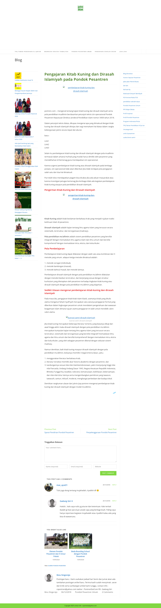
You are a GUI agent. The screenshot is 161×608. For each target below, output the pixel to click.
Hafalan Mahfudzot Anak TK (24, 80)
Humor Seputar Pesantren (131, 78)
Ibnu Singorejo (63, 575)
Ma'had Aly (126, 89)
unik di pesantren (129, 133)
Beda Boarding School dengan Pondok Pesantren (80, 554)
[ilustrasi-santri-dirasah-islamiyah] (80, 317)
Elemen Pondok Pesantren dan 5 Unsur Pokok (56, 554)
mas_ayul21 (62, 485)
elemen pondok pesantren (57, 565)
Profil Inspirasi (128, 113)
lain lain (125, 86)
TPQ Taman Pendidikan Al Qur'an (134, 125)
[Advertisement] (80, 33)
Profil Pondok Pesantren (131, 117)
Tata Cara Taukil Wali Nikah (23, 189)
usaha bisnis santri (129, 137)
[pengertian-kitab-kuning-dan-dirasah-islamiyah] (80, 205)
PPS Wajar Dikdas (128, 109)
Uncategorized (128, 129)
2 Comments (107, 592)
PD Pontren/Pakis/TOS (130, 97)
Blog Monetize (128, 74)
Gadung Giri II (66, 501)
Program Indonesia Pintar (131, 121)
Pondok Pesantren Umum (86, 592)
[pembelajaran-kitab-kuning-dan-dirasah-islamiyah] (80, 97)
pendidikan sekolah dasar (131, 102)
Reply (114, 485)
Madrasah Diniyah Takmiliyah (132, 94)
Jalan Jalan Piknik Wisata (131, 82)
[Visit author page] (48, 577)
